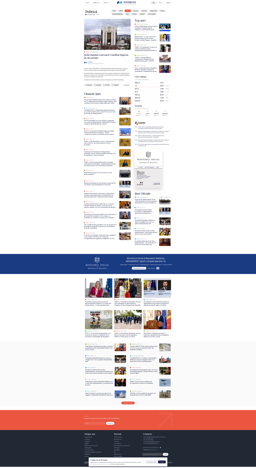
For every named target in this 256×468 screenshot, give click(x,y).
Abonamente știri (117, 439)
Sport (127, 14)
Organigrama (87, 441)
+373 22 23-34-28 (149, 438)
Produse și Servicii (118, 437)
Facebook (89, 85)
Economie (144, 11)
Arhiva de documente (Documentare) (122, 445)
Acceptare (161, 462)
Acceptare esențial (151, 462)
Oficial (120, 11)
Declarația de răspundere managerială (93, 452)
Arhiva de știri (117, 447)
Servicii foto (116, 441)
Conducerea (87, 439)
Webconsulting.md (153, 449)
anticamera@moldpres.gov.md (153, 441)
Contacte (87, 456)
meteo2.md (146, 108)
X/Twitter (107, 85)
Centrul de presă (117, 443)
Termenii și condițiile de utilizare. (117, 464)
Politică (91, 12)
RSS (115, 452)
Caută (165, 454)
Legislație (87, 443)
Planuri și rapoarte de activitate (91, 445)
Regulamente (87, 454)
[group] (153, 27)
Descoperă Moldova (117, 14)
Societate (135, 11)
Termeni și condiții (118, 456)
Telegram (116, 85)
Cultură (162, 11)
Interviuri (142, 14)
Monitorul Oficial (117, 454)
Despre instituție (88, 437)
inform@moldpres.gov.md (152, 443)
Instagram (98, 85)
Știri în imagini (151, 14)
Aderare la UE (153, 11)
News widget (117, 450)
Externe (134, 14)
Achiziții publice (88, 447)
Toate (114, 11)
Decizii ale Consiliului (89, 450)
